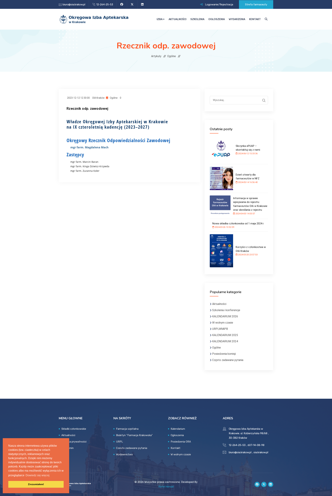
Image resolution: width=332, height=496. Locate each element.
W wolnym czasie (222, 322)
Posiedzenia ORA (181, 441)
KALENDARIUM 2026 (225, 316)
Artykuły (156, 56)
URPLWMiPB (220, 328)
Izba (160, 19)
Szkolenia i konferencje (226, 310)
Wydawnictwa (124, 454)
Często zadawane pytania (227, 360)
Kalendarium (178, 428)
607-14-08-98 (256, 445)
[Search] (264, 100)
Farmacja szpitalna (127, 428)
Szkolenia (197, 19)
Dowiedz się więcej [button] (37, 475)
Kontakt (255, 19)
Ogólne (171, 56)
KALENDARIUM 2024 (225, 341)
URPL (119, 441)
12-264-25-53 (104, 4)
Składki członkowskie (73, 428)
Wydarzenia (237, 19)
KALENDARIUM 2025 (225, 335)
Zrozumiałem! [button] (36, 484)
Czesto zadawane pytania (131, 448)
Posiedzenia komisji (224, 353)
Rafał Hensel (166, 486)
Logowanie (211, 4)
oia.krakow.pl (260, 452)
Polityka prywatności (73, 441)
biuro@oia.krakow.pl (74, 4)
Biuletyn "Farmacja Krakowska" (134, 435)
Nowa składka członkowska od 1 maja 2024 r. (238, 223)
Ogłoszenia (216, 19)
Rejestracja (226, 4)
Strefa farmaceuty (256, 4)
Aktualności (177, 19)
